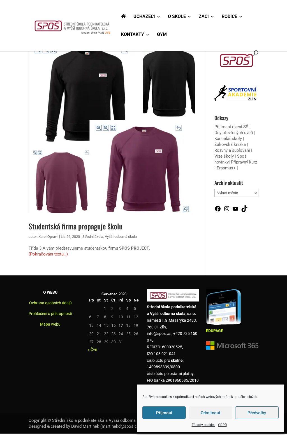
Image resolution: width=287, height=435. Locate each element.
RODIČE (229, 17)
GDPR (222, 425)
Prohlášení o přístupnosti (50, 313)
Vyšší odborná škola (121, 236)
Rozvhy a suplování (232, 150)
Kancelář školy (228, 138)
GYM (162, 35)
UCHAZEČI (144, 17)
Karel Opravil (48, 236)
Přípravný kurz (244, 162)
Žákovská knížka (230, 144)
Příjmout (164, 412)
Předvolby (256, 412)
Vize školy (224, 156)
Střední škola (92, 236)
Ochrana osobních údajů (50, 303)
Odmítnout (210, 412)
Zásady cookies (203, 425)
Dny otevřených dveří (233, 132)
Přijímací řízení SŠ (231, 126)
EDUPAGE (214, 330)
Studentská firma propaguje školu (75, 226)
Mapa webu (50, 324)
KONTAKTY (132, 35)
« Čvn (92, 349)
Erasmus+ (226, 168)
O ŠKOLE (177, 17)
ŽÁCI (204, 17)
